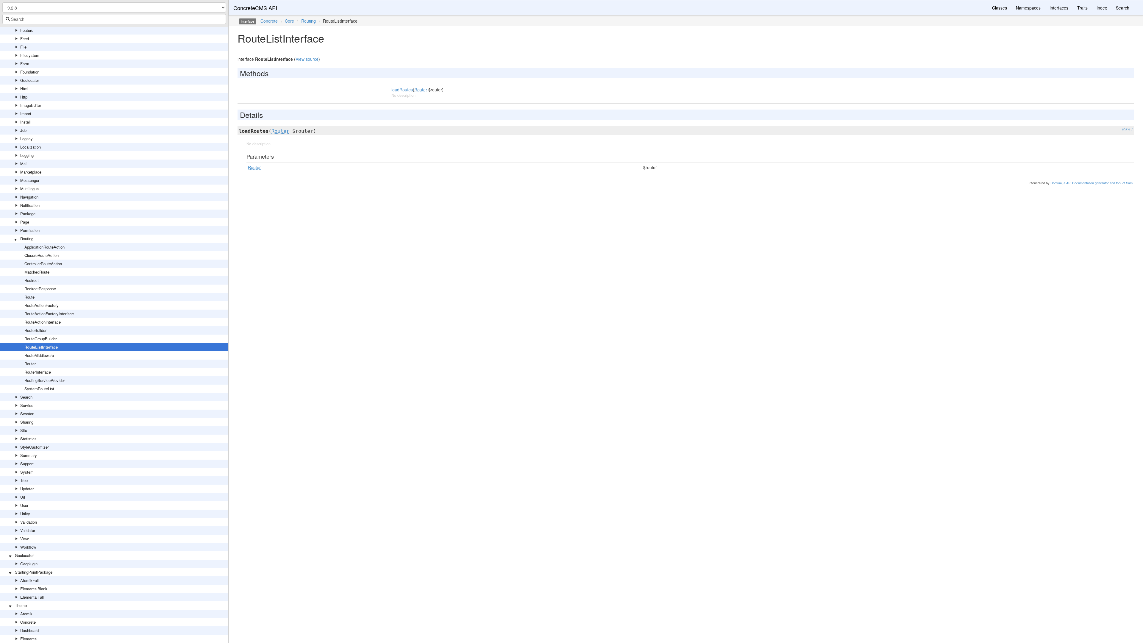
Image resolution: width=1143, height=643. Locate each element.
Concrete (28, 622)
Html (24, 88)
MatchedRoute (36, 272)
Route (29, 297)
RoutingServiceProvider (44, 380)
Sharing (26, 422)
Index (1102, 8)
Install (25, 122)
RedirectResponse (40, 288)
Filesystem (29, 55)
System (27, 472)
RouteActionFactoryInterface (49, 313)
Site (23, 430)
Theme (21, 605)
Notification (30, 205)
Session (27, 413)
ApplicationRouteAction (44, 247)
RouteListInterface (41, 347)
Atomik (26, 614)
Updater (27, 488)
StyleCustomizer (34, 447)
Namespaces (1028, 8)
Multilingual (30, 188)
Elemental (29, 639)
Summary (28, 455)
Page (24, 222)
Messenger (29, 180)
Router (30, 363)
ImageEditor (30, 105)
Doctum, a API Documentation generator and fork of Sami (1091, 182)
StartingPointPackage (33, 572)
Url (22, 497)
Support (27, 463)
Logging (27, 155)
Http (23, 97)
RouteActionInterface (42, 322)
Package (27, 213)
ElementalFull (32, 597)
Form (24, 63)
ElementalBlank (33, 589)
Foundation (29, 72)
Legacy (26, 138)
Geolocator (29, 80)
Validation (28, 522)
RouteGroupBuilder (40, 338)
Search (26, 397)
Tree (24, 480)
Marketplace (30, 172)
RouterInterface (37, 372)
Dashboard (29, 630)
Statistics (28, 438)
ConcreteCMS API (255, 8)
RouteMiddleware (39, 355)
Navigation (29, 197)
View (24, 538)
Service (26, 405)
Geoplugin (29, 563)
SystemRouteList (39, 388)
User (24, 505)
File (23, 47)
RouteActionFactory (41, 305)
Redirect (31, 280)
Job (23, 130)
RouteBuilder (35, 330)
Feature (26, 30)
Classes (999, 8)
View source (307, 59)
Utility (25, 513)
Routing (26, 238)
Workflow (28, 547)
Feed (24, 38)
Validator (27, 530)
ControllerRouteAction (43, 263)
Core (289, 21)
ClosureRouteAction (41, 255)
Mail (23, 163)
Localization (30, 147)
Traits (1082, 8)
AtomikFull (29, 580)
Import (25, 113)
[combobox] (114, 19)
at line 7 (1127, 129)
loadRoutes (402, 90)
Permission (30, 230)
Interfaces (1059, 8)
